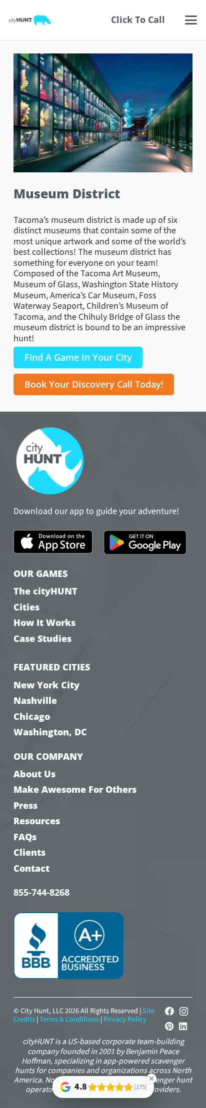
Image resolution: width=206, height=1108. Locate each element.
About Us (35, 774)
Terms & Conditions (69, 1019)
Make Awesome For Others (75, 789)
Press (26, 805)
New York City (47, 685)
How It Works (45, 622)
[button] (191, 20)
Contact (32, 868)
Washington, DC (50, 732)
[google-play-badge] (145, 542)
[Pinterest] (169, 1026)
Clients (30, 852)
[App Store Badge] (53, 542)
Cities (27, 607)
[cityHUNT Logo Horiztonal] (30, 20)
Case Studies (43, 638)
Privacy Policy (125, 1019)
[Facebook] (169, 1011)
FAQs (25, 837)
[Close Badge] (151, 1079)
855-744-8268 (42, 892)
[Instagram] (184, 1012)
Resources (37, 821)
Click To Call (138, 19)
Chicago (32, 716)
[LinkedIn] (183, 1026)
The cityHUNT (46, 591)
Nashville (35, 700)
